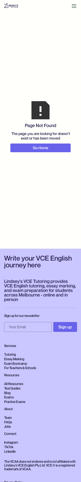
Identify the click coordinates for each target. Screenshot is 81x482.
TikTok (8, 447)
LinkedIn (10, 451)
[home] (11, 6)
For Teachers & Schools (20, 368)
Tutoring (10, 354)
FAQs (8, 422)
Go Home (40, 148)
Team (8, 417)
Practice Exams (14, 402)
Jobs (7, 426)
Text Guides (12, 388)
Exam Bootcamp (15, 363)
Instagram (11, 442)
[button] (74, 6)
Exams (9, 397)
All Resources (13, 384)
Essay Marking (14, 359)
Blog (7, 393)
